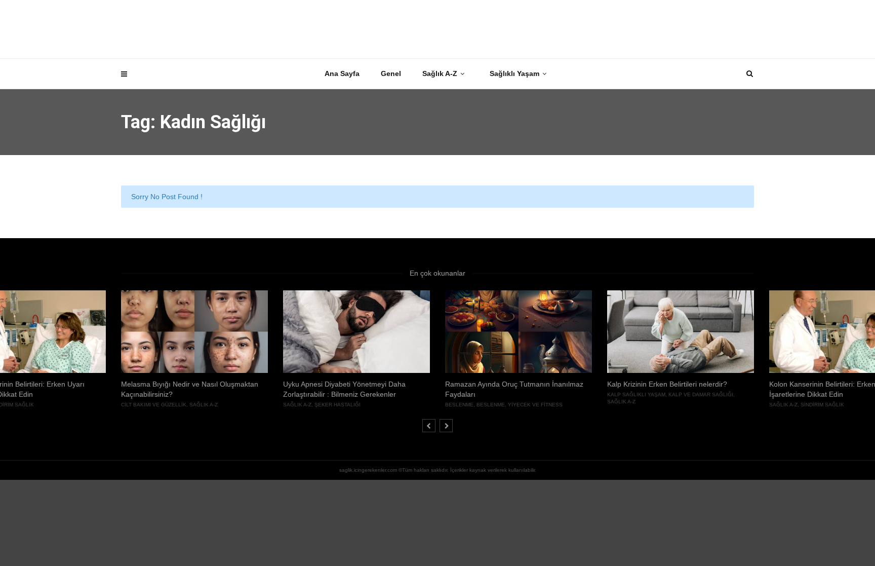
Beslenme (459, 404)
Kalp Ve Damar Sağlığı (700, 394)
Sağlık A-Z (439, 73)
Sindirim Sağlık (822, 404)
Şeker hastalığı (337, 404)
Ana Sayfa (342, 73)
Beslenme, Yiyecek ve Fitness (519, 404)
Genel (391, 73)
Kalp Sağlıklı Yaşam (636, 394)
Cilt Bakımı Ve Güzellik (153, 404)
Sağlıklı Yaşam (514, 73)
